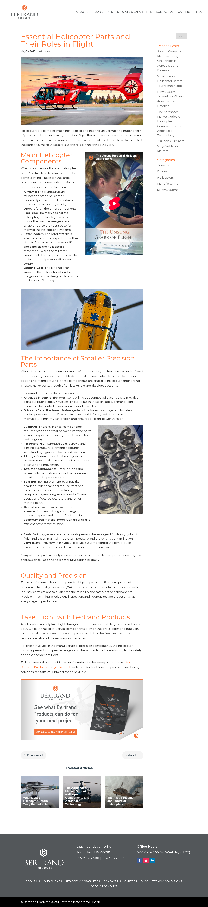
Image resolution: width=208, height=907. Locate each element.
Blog (199, 12)
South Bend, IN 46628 (93, 852)
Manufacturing (167, 183)
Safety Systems (167, 189)
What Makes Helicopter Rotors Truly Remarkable (170, 81)
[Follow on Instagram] (146, 860)
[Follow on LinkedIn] (152, 860)
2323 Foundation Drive (94, 846)
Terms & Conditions (167, 881)
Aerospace (164, 165)
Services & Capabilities (134, 12)
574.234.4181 (89, 858)
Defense (163, 171)
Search (181, 36)
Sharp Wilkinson (88, 902)
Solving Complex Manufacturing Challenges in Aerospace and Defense (169, 61)
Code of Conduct (104, 886)
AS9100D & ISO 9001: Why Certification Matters (171, 146)
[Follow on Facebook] (139, 860)
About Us (83, 12)
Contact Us (165, 12)
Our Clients (104, 12)
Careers (184, 12)
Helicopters (43, 51)
